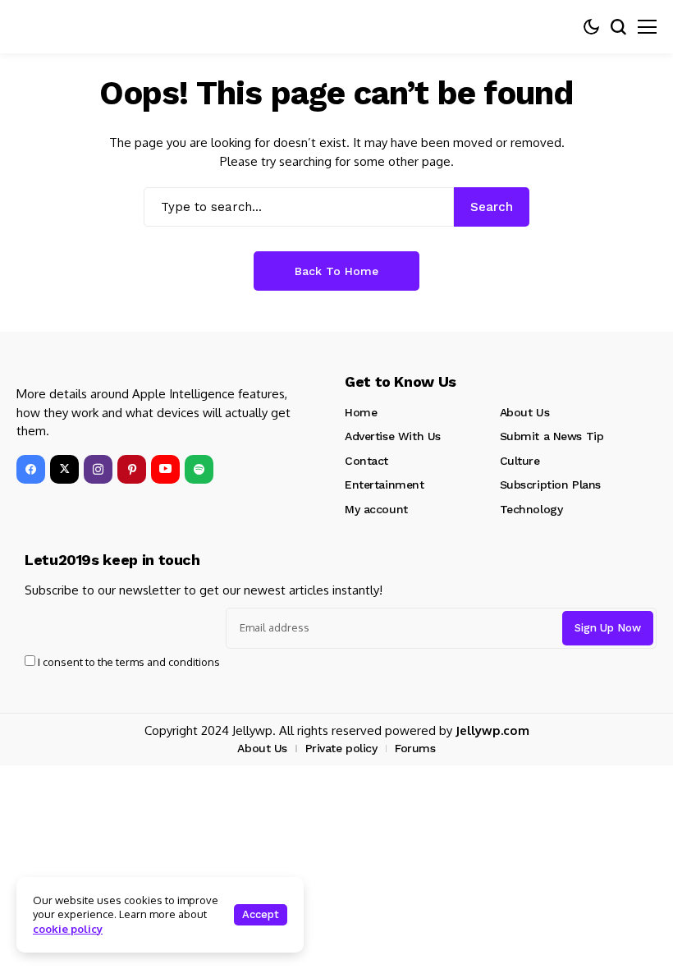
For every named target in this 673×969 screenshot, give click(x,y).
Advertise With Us (393, 436)
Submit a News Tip (552, 436)
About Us (525, 412)
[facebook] (30, 469)
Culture (520, 460)
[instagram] (98, 469)
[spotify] (199, 469)
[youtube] (165, 469)
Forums (415, 748)
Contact (366, 460)
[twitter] (64, 469)
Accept (260, 914)
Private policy (341, 748)
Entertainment (384, 484)
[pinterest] (131, 469)
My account (376, 509)
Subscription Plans (550, 484)
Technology (531, 509)
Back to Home (336, 271)
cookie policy (68, 928)
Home (361, 412)
